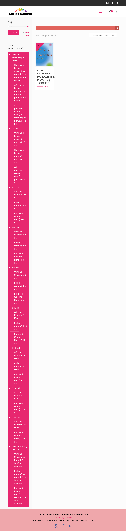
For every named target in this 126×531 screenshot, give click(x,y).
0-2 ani (15, 128)
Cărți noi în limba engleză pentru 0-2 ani (19, 139)
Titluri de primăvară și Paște (18, 57)
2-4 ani (15, 187)
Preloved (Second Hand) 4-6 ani (19, 258)
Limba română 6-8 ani (20, 285)
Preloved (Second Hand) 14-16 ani (20, 437)
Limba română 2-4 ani (20, 205)
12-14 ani (16, 388)
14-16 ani (16, 417)
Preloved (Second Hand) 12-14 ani (19, 408)
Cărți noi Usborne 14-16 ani (20, 424)
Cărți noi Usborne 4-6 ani (20, 234)
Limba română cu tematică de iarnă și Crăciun (20, 477)
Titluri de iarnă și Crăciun (19, 448)
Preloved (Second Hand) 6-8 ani (19, 298)
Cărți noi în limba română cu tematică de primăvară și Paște (20, 93)
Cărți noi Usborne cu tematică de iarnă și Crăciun (20, 460)
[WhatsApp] (107, 3)
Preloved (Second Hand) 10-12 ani (19, 379)
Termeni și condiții (63, 517)
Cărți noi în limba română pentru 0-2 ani (19, 156)
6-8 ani (15, 267)
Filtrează (13, 32)
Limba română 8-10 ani (20, 326)
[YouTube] (117, 3)
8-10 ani (15, 307)
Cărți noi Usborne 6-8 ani (20, 274)
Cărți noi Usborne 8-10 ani (19, 315)
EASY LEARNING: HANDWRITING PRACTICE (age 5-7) (46, 77)
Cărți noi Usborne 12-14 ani (20, 395)
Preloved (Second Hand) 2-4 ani (19, 218)
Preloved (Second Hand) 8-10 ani (19, 339)
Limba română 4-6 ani (20, 245)
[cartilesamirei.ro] (20, 11)
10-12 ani (16, 348)
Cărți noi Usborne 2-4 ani (20, 194)
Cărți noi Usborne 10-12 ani (20, 355)
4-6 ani (15, 227)
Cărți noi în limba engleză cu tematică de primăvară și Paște (20, 73)
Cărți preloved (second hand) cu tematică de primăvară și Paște (20, 114)
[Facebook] (112, 3)
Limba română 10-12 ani (19, 366)
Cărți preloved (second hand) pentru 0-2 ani (19, 175)
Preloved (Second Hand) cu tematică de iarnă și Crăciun (20, 496)
